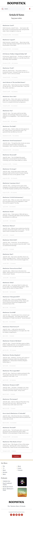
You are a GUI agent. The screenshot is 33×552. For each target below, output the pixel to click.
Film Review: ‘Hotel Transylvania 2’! (12, 140)
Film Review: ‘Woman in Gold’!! (11, 385)
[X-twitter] (14, 515)
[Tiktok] (22, 515)
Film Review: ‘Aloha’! (8, 282)
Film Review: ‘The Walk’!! (9, 126)
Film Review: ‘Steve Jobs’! (9, 96)
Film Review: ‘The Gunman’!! (10, 399)
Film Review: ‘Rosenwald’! (9, 155)
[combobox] (13, 8)
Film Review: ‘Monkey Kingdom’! (11, 355)
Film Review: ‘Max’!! (8, 254)
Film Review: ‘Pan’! (8, 110)
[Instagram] (11, 515)
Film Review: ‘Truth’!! (8, 68)
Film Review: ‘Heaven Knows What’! (12, 268)
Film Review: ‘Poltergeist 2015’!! (11, 296)
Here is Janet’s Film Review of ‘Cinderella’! (14, 413)
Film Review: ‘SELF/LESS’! (10, 240)
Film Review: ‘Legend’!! (9, 39)
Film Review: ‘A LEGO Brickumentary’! (13, 197)
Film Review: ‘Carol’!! (8, 25)
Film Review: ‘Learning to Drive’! (11, 183)
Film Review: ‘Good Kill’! (9, 312)
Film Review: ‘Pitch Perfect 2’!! (11, 326)
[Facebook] (19, 515)
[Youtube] (16, 515)
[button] (29, 8)
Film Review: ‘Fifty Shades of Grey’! (12, 441)
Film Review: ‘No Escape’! (9, 169)
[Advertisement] (16, 535)
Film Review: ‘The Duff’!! (9, 427)
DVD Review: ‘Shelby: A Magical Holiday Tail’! (15, 54)
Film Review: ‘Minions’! (9, 225)
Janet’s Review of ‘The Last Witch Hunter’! (14, 82)
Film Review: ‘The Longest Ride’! (11, 370)
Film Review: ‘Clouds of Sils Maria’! (12, 341)
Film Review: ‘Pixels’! (8, 211)
